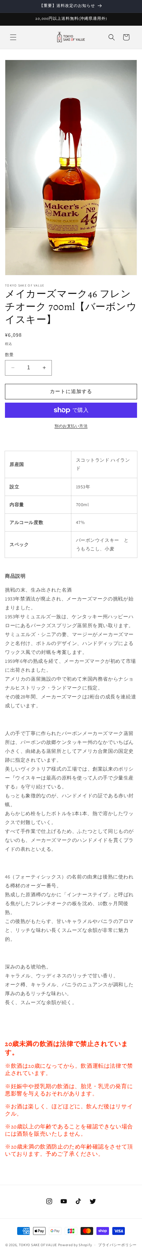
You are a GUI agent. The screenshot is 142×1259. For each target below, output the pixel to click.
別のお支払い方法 (71, 425)
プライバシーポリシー (117, 1245)
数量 (9, 354)
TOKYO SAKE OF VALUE (38, 1245)
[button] (13, 37)
